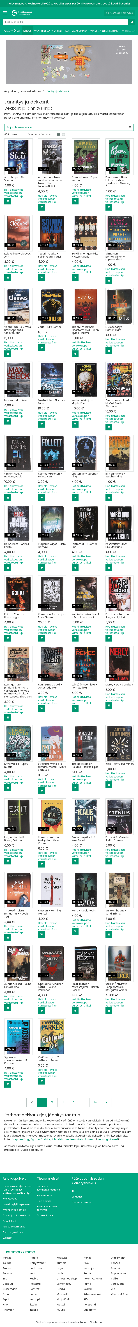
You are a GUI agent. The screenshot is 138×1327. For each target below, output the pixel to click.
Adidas (7, 1263)
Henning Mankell (108, 1139)
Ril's (86, 1299)
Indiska (34, 1310)
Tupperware (118, 1273)
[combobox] (69, 22)
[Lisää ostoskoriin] (7, 201)
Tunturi (115, 1268)
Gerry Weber (37, 1263)
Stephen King (20, 1139)
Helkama (35, 1284)
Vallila (114, 1278)
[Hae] (131, 22)
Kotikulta (62, 1258)
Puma (87, 1284)
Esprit (6, 1299)
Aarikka (7, 1258)
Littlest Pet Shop (67, 1278)
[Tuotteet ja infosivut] (6, 13)
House (33, 1294)
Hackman (36, 1268)
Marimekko (63, 1294)
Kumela (61, 1263)
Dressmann (10, 1289)
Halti (32, 1273)
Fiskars (34, 1258)
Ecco (6, 1294)
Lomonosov (64, 1284)
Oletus (43, 134)
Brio (5, 1278)
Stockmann (118, 1258)
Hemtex (35, 1289)
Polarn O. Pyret (93, 1278)
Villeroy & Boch (120, 1294)
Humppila (36, 1299)
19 (95, 1102)
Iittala (33, 1304)
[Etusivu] (22, 13)
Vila (113, 1289)
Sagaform (90, 1310)
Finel (5, 1304)
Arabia (7, 1268)
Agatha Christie (40, 1139)
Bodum (7, 1273)
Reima (88, 1289)
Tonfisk (115, 1263)
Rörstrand (90, 1304)
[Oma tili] (100, 13)
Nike (86, 1263)
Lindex (61, 1273)
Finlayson (8, 1310)
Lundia (61, 1289)
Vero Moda (117, 1284)
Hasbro (34, 1278)
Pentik (87, 1273)
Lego (60, 1268)
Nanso (87, 1258)
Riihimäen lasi (92, 1294)
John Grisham (60, 1139)
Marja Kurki (63, 1299)
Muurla (61, 1310)
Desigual (8, 1284)
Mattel (61, 1304)
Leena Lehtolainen (81, 1139)
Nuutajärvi (90, 1268)
